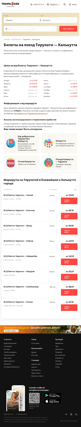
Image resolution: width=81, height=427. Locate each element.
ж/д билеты (10, 6)
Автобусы (58, 361)
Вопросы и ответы (37, 376)
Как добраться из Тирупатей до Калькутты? (30, 113)
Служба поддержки (10, 352)
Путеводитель (36, 370)
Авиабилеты (59, 343)
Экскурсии (58, 352)
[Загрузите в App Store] (52, 401)
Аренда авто (59, 349)
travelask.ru (38, 417)
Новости (34, 367)
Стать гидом (35, 343)
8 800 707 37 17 (9, 414)
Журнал (33, 352)
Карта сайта (7, 358)
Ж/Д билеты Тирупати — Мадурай (19, 271)
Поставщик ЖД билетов (11, 367)
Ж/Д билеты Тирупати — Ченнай (18, 195)
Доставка (7, 349)
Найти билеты (68, 29)
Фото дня (34, 355)
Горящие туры (35, 364)
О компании (8, 346)
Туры (57, 346)
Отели (57, 367)
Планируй (35, 360)
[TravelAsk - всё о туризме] (10, 4)
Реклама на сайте (9, 355)
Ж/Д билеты (59, 358)
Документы (7, 364)
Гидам (33, 339)
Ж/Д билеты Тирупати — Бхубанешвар (21, 286)
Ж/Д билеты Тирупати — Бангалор (19, 210)
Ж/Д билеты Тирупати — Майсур (18, 241)
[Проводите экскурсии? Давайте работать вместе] (40, 329)
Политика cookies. (40, 421)
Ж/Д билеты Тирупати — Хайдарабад (20, 256)
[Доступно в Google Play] (52, 395)
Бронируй (59, 339)
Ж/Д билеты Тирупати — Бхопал (18, 302)
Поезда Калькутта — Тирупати (64, 160)
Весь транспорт (60, 355)
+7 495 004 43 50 (21, 414)
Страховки (58, 364)
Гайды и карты (35, 373)
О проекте (8, 339)
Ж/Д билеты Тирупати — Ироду (18, 225)
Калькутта (61, 141)
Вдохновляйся (36, 348)
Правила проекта (9, 361)
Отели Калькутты (26, 161)
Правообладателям (10, 343)
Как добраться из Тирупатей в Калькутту (26, 138)
